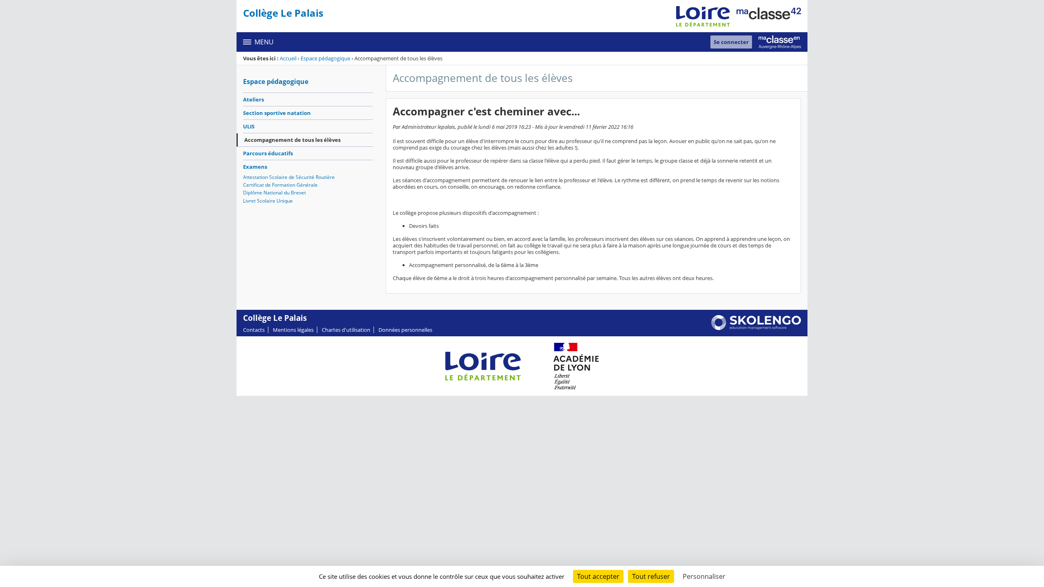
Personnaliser (704, 576)
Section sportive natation (277, 113)
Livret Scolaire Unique (268, 200)
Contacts (254, 330)
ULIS (248, 126)
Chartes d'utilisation (346, 330)
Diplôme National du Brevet (274, 192)
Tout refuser (651, 576)
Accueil (288, 58)
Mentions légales (293, 330)
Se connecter (731, 42)
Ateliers (253, 99)
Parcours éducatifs (268, 153)
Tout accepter (598, 576)
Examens (255, 166)
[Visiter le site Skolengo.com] (756, 328)
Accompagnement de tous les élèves (292, 139)
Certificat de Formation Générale (280, 184)
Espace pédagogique (325, 58)
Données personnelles (405, 330)
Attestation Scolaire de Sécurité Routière (289, 177)
